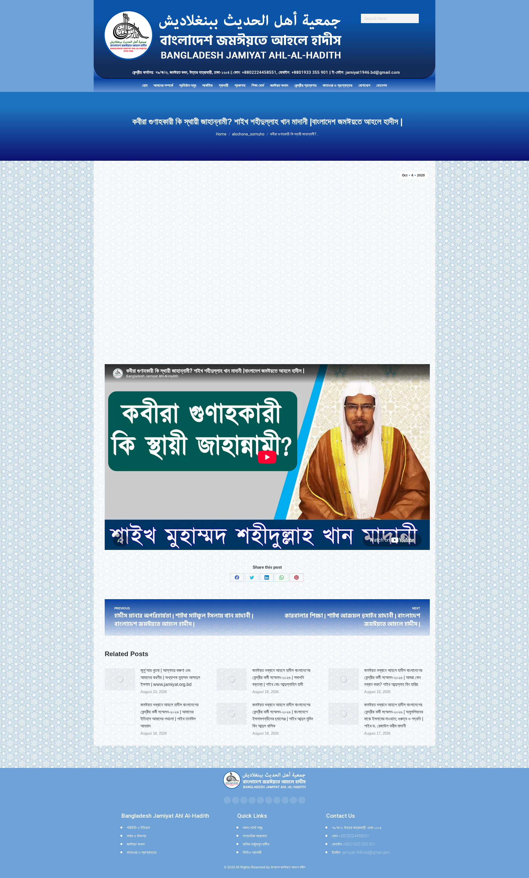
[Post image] (120, 679)
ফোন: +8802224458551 (351, 836)
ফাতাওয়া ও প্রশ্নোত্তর (141, 852)
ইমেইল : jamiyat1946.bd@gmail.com (361, 852)
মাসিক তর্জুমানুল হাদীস (256, 844)
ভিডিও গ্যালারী (252, 852)
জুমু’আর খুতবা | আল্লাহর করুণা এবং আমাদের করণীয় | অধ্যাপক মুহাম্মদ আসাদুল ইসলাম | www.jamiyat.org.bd (170, 677)
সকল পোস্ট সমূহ (253, 827)
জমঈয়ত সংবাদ (136, 844)
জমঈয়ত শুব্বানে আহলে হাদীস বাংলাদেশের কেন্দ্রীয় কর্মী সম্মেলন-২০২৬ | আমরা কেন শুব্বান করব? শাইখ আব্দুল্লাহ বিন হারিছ (393, 677)
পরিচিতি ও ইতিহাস (138, 827)
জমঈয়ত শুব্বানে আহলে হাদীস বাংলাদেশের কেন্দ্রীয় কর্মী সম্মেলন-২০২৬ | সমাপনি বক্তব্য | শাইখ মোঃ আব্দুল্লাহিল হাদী (281, 677)
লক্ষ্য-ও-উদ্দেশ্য (136, 836)
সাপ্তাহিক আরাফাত (255, 836)
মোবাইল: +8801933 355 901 (354, 844)
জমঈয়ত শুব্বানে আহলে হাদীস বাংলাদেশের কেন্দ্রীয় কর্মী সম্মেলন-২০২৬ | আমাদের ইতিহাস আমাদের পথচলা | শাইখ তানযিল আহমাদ (169, 715)
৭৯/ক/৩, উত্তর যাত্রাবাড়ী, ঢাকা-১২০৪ (357, 827)
